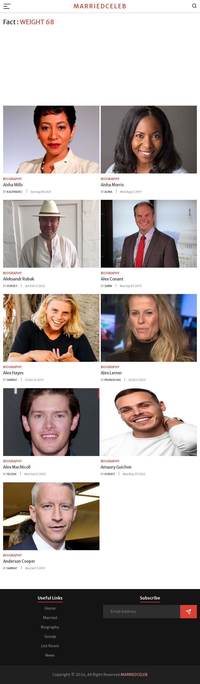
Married (50, 617)
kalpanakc (15, 192)
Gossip (50, 636)
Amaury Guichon (116, 467)
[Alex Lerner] (149, 327)
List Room (50, 646)
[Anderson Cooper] (51, 515)
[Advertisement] (100, 64)
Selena (11, 474)
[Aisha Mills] (51, 139)
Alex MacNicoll (16, 467)
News (50, 655)
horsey (12, 286)
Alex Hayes (13, 372)
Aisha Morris (112, 184)
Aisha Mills (13, 184)
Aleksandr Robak (18, 279)
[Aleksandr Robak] (51, 233)
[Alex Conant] (149, 233)
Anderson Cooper (19, 561)
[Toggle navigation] (8, 6)
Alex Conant (112, 279)
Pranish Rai (112, 380)
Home (50, 608)
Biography (50, 627)
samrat (12, 380)
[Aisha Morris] (149, 139)
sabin (108, 286)
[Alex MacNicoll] (51, 421)
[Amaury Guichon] (149, 421)
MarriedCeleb (100, 6)
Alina (108, 192)
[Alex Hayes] (51, 327)
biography (12, 179)
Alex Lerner (111, 372)
